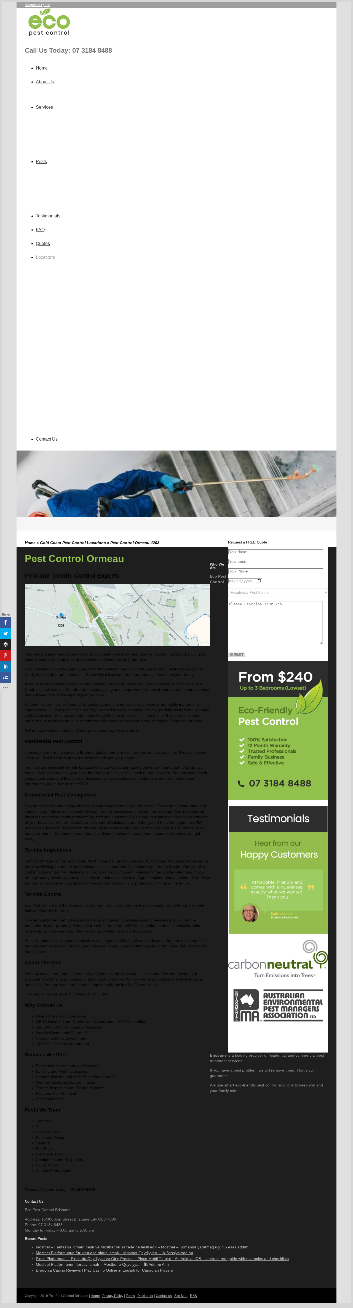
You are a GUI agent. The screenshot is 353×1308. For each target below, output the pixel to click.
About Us (45, 81)
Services (44, 107)
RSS (193, 1296)
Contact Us (47, 439)
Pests (41, 161)
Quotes (43, 243)
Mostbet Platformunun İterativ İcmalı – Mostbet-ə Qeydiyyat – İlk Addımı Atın (102, 1264)
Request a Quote (37, 5)
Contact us (164, 1296)
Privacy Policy (112, 1296)
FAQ (40, 229)
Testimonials (48, 216)
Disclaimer (145, 1296)
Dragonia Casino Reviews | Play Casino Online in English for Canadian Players (104, 1270)
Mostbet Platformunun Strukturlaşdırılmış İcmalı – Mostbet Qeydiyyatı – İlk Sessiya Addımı (114, 1253)
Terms (130, 1296)
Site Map (181, 1296)
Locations (45, 257)
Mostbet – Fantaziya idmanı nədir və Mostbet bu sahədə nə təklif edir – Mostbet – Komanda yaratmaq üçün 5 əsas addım (142, 1247)
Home (42, 68)
